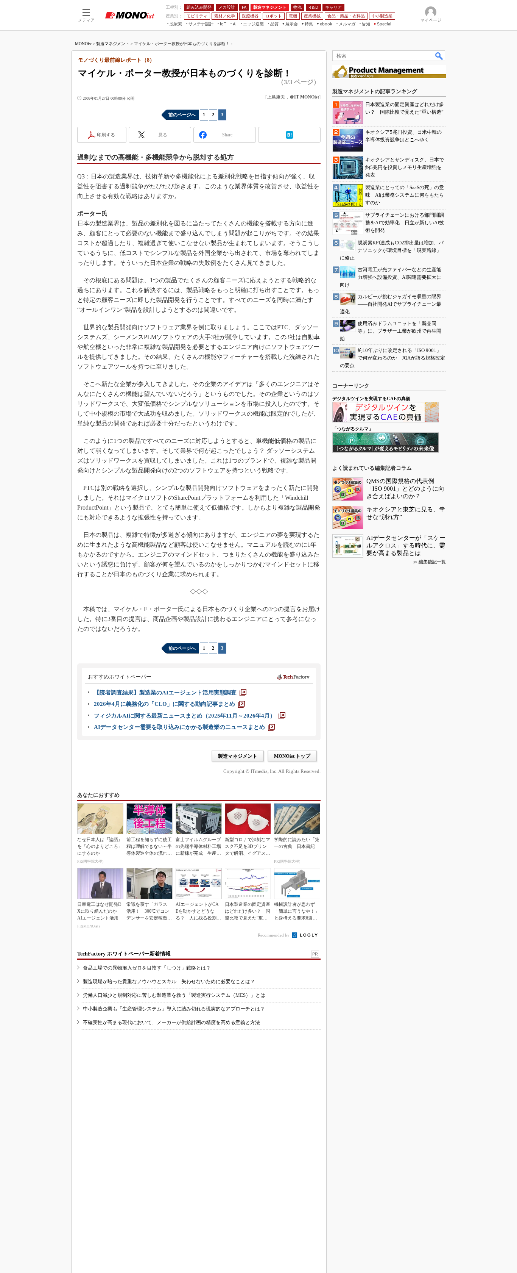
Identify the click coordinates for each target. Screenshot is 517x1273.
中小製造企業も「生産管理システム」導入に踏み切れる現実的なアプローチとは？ (174, 1009)
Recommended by (274, 935)
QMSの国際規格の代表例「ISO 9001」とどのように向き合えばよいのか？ (405, 488)
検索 (439, 55)
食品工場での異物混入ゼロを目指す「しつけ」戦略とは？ (147, 968)
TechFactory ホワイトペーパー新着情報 (124, 954)
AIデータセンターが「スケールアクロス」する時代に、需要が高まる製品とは (405, 545)
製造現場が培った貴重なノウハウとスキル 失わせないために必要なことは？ (169, 981)
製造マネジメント (112, 43)
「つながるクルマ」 (352, 429)
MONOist (83, 43)
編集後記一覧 (432, 562)
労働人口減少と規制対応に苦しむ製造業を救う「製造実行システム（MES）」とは (174, 995)
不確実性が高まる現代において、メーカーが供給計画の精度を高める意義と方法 (171, 1022)
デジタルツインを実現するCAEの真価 (371, 398)
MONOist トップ (292, 756)
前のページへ (182, 114)
